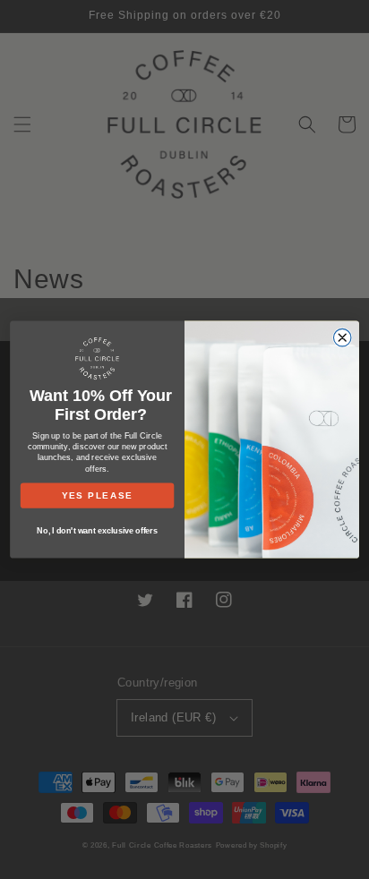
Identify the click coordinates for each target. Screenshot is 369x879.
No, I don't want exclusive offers (97, 530)
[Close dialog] (341, 337)
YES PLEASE (97, 495)
